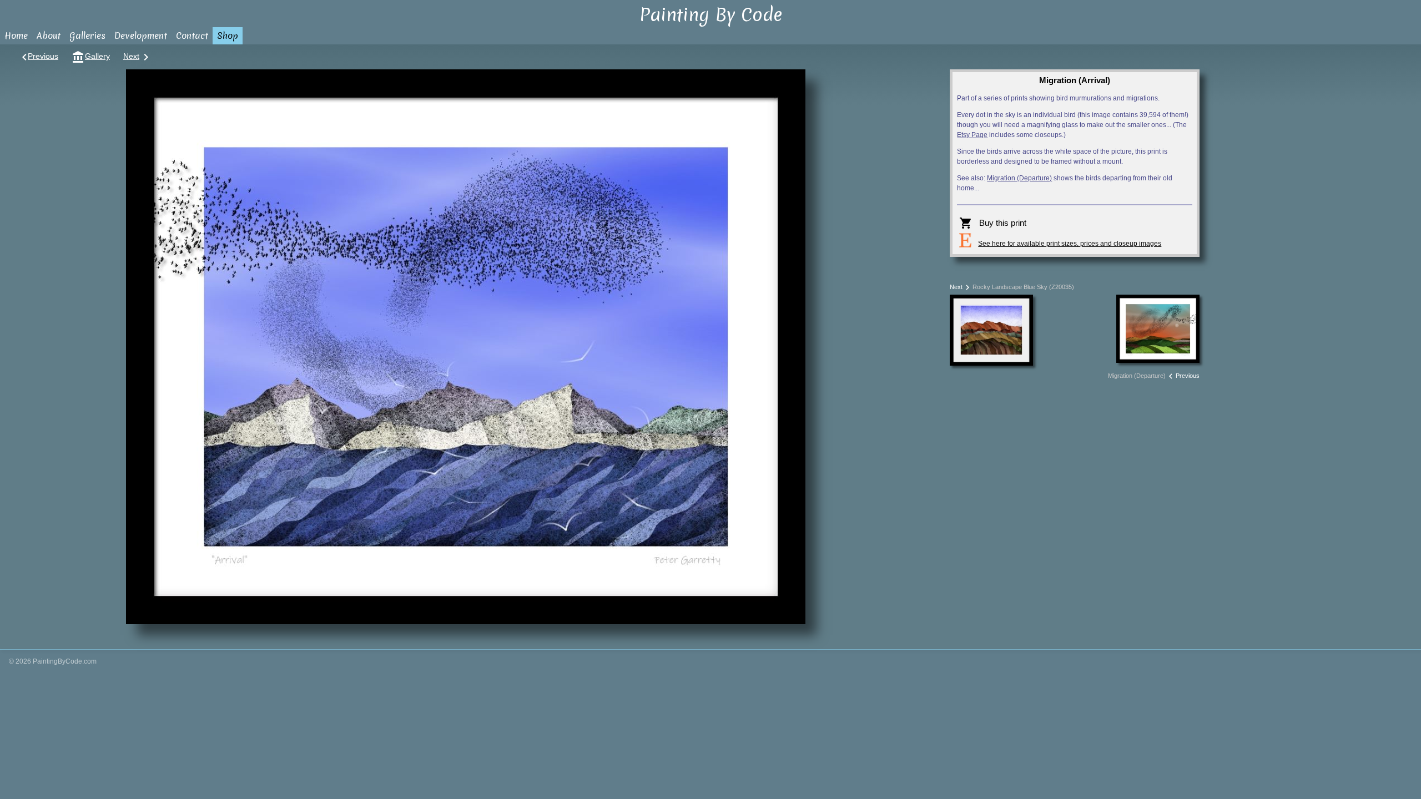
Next (136, 56)
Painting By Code (710, 15)
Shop (227, 35)
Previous (38, 56)
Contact (192, 35)
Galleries (87, 35)
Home (16, 35)
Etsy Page (972, 135)
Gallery (91, 56)
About (49, 35)
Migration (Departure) (1019, 178)
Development (140, 35)
